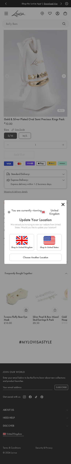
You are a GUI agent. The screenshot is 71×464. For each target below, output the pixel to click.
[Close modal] (63, 204)
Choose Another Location (35, 257)
